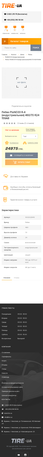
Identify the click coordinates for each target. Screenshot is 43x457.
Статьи (4, 369)
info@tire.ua (8, 417)
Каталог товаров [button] (19, 41)
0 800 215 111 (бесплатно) (12, 405)
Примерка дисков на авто (10, 391)
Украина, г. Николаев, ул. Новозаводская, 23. (19, 432)
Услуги (4, 361)
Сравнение (6, 31)
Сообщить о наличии (23, 155)
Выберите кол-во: (11, 136)
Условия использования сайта (12, 387)
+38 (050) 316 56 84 (10, 409)
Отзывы (16, 278)
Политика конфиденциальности (13, 383)
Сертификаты (6, 357)
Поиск (36, 48)
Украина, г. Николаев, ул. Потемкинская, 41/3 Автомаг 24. (21, 422)
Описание (6, 278)
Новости (5, 373)
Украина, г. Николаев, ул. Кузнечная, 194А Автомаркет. (22, 428)
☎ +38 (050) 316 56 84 (13, 20)
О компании (6, 352)
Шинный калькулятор (9, 395)
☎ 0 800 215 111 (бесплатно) (15, 14)
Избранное (14, 31)
